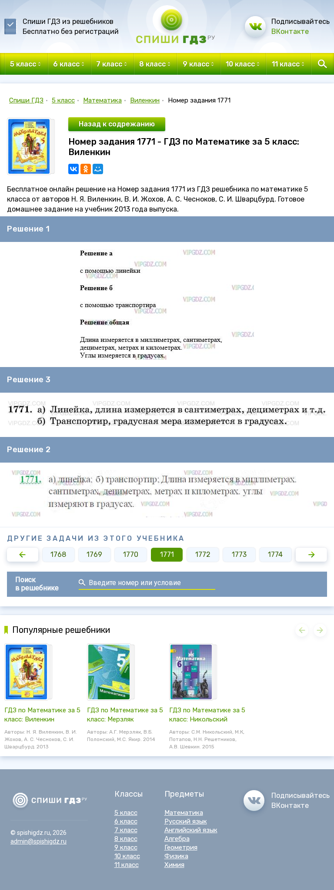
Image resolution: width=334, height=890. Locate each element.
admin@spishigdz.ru (38, 841)
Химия (174, 865)
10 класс (127, 856)
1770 (130, 554)
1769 (94, 554)
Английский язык (190, 830)
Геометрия (180, 847)
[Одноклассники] (85, 169)
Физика (176, 856)
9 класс (125, 847)
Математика (102, 100)
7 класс (125, 830)
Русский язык (185, 821)
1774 (275, 554)
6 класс (125, 821)
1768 (58, 554)
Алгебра (177, 839)
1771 (167, 554)
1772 (202, 554)
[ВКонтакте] (73, 169)
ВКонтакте (290, 31)
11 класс (126, 865)
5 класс (63, 100)
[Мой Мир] (98, 169)
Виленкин (145, 100)
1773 (239, 554)
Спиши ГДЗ (26, 100)
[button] (22, 555)
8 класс (125, 839)
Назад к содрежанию (117, 124)
